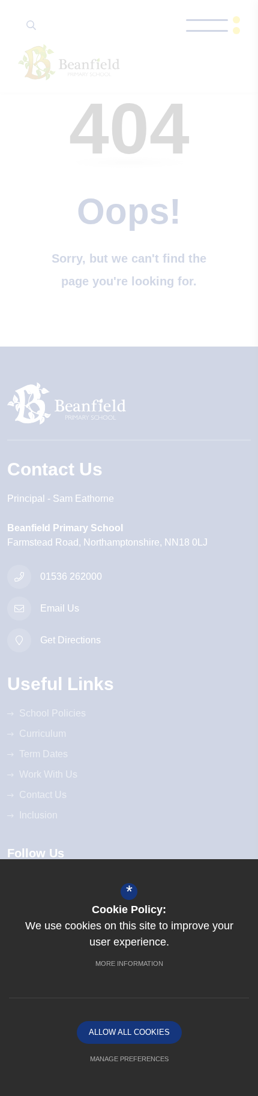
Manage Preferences (129, 1058)
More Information (129, 963)
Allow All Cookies (129, 1032)
